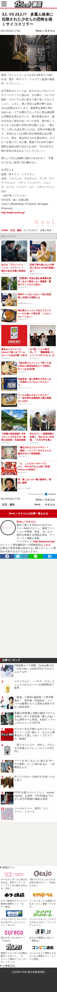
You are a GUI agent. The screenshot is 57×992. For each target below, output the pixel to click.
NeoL (38, 504)
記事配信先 (9, 965)
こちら (47, 544)
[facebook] (7, 556)
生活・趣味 (8, 504)
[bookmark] (50, 556)
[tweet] (17, 556)
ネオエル (50, 504)
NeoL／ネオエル (45, 30)
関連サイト (9, 867)
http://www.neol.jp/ (44, 541)
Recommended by (36, 494)
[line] (35, 556)
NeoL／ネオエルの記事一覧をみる (28, 513)
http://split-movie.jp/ (13, 212)
